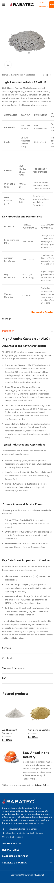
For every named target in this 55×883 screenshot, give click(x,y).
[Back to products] (47, 75)
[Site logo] (22, 4)
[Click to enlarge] (8, 64)
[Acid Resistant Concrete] (14, 713)
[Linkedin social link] (10, 319)
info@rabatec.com (14, 837)
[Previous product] (43, 75)
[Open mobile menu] (4, 5)
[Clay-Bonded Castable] (40, 713)
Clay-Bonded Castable (39, 730)
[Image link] (19, 801)
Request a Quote (42, 311)
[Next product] (51, 75)
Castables (30, 75)
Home (5, 75)
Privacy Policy (42, 785)
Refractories (17, 75)
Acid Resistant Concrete (9, 731)
